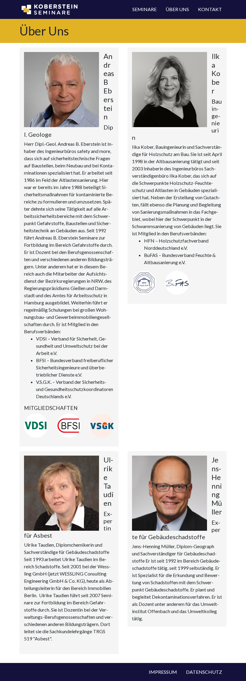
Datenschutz (204, 672)
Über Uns (177, 9)
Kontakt (210, 9)
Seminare (144, 9)
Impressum (163, 672)
